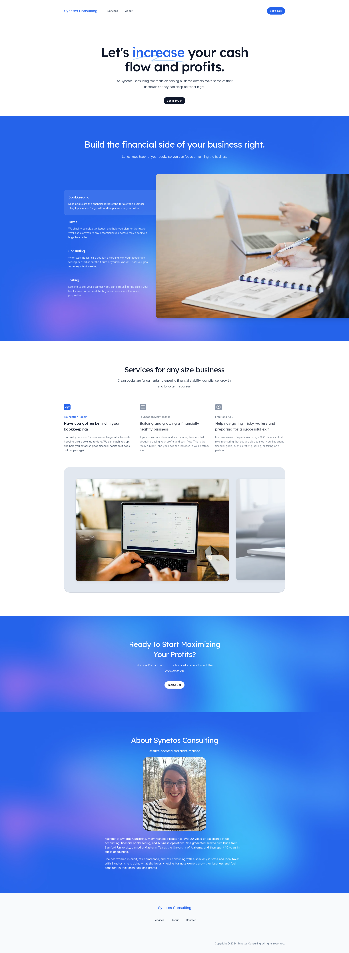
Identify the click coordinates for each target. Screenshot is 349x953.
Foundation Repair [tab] (75, 416)
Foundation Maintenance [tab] (155, 416)
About (129, 10)
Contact (191, 920)
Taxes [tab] (72, 222)
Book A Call (174, 684)
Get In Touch (174, 100)
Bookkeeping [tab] (78, 197)
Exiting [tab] (73, 280)
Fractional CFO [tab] (224, 416)
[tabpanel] (220, 246)
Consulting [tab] (76, 251)
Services (112, 10)
